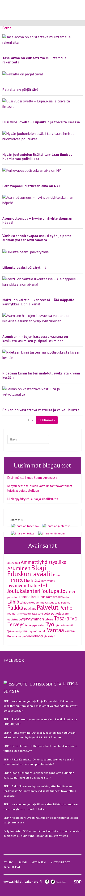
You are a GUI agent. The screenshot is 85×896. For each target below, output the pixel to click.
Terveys (15, 624)
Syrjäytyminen (31, 619)
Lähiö (13, 602)
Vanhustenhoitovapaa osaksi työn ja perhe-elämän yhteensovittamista (37, 238)
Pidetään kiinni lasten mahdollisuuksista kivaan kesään (41, 375)
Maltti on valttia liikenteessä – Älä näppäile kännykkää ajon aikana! (38, 302)
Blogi (38, 567)
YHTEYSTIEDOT (60, 862)
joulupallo (53, 591)
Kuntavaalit (54, 597)
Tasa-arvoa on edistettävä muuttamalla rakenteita (34, 60)
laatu (65, 597)
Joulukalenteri (24, 591)
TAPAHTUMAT (12, 867)
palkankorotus (62, 602)
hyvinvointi (48, 580)
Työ (49, 624)
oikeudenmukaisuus (41, 602)
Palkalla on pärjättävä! (20, 89)
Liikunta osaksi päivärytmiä (24, 267)
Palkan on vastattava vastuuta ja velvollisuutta (40, 410)
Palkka (15, 607)
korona (24, 596)
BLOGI (23, 862)
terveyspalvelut (35, 625)
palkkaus (30, 608)
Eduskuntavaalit (29, 573)
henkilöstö (33, 580)
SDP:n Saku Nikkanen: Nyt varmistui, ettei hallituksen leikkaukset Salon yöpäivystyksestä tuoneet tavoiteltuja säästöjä (40, 790)
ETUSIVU (9, 862)
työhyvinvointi (64, 625)
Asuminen (18, 568)
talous (49, 619)
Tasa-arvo (65, 618)
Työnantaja (13, 631)
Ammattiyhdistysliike (43, 562)
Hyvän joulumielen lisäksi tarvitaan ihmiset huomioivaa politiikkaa (37, 156)
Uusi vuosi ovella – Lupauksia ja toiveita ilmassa (41, 122)
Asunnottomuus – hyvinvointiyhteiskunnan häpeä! (37, 220)
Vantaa (55, 630)
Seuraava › (46, 420)
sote (40, 613)
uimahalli (40, 631)
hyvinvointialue (23, 585)
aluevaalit (13, 563)
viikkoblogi (34, 636)
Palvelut (48, 607)
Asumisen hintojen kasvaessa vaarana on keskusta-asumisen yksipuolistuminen (35, 338)
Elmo (56, 575)
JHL (45, 585)
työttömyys (26, 631)
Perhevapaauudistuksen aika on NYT (31, 186)
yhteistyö (49, 636)
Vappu (22, 636)
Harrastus (16, 580)
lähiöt (24, 602)
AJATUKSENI (38, 862)
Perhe (65, 607)
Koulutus (38, 596)
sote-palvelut (53, 613)
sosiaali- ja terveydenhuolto (22, 613)
